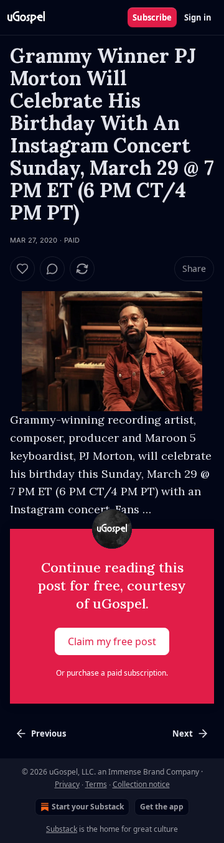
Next (182, 733)
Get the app (162, 806)
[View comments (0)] (52, 268)
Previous (48, 733)
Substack (61, 829)
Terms (96, 784)
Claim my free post (112, 641)
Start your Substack (88, 806)
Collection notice (141, 784)
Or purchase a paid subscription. (112, 673)
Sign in (198, 17)
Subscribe (152, 17)
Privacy (67, 784)
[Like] (22, 268)
